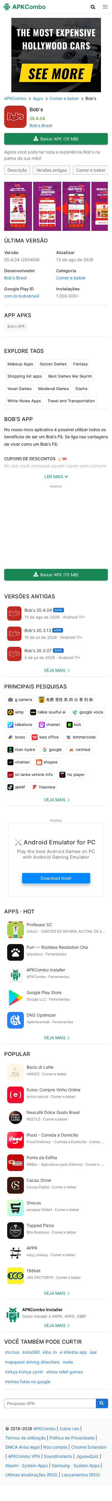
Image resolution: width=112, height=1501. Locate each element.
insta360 (31, 1352)
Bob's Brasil (41, 125)
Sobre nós (69, 1428)
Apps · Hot (19, 911)
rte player (76, 774)
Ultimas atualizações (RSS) (31, 1474)
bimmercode (84, 737)
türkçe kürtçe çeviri (24, 1371)
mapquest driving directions (32, 1361)
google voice (91, 712)
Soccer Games (53, 363)
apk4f (20, 787)
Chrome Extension (88, 1447)
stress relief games (64, 1371)
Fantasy (80, 363)
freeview (47, 787)
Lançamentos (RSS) (81, 1474)
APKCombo (15, 98)
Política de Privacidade (72, 1437)
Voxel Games (19, 388)
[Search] (102, 1403)
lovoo (20, 737)
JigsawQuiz (87, 1456)
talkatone (23, 724)
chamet (53, 724)
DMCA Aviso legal (22, 1447)
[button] (93, 7)
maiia (68, 1361)
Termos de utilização (25, 1437)
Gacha (81, 388)
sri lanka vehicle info (34, 774)
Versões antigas (51, 170)
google (55, 749)
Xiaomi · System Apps (26, 1465)
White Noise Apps (24, 400)
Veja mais (54, 670)
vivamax (22, 762)
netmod (83, 749)
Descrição (17, 170)
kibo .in (50, 1352)
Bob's (36, 109)
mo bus (12, 1352)
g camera (23, 699)
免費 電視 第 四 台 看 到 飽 (69, 699)
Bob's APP (18, 419)
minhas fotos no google (27, 1381)
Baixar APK (59, 138)
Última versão (26, 240)
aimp (19, 712)
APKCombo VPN (24, 1456)
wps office (49, 737)
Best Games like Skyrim (70, 376)
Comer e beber (90, 170)
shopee (51, 762)
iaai (93, 1352)
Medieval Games (53, 388)
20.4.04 (22, 259)
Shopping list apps (24, 376)
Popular (17, 1054)
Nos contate (55, 1447)
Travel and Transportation (71, 400)
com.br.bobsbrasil (21, 295)
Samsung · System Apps (75, 1465)
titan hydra (25, 749)
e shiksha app (73, 1352)
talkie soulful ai (51, 712)
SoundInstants (58, 1456)
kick (77, 724)
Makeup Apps (20, 363)
